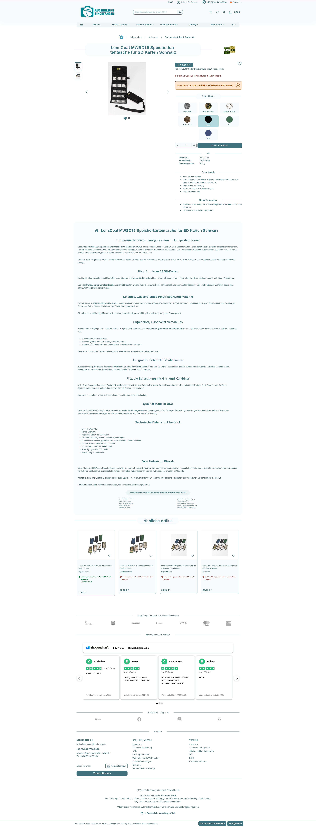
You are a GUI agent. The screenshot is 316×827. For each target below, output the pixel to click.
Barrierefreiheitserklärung (143, 768)
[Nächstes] (168, 91)
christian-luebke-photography (201, 751)
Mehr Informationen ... (150, 824)
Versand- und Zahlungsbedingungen (183, 807)
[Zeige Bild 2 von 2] (129, 118)
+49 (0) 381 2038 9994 (217, 2)
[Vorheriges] (86, 91)
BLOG (170, 2)
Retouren (136, 765)
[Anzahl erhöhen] (194, 145)
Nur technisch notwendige (212, 823)
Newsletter (193, 744)
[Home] (122, 38)
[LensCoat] (229, 50)
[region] (158, 561)
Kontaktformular (118, 766)
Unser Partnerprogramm (199, 748)
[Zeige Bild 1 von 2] (125, 118)
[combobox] (155, 12)
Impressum (137, 744)
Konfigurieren (235, 823)
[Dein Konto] (224, 12)
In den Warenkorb (219, 145)
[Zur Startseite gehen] (97, 11)
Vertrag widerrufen (102, 773)
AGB (134, 751)
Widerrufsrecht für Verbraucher (145, 758)
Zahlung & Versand (140, 755)
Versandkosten (146, 801)
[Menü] (211, 12)
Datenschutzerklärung (142, 748)
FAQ (190, 755)
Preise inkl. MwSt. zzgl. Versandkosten (199, 69)
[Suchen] (180, 12)
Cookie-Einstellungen (141, 761)
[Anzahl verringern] (177, 145)
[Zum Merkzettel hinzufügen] (239, 63)
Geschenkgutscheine (197, 761)
